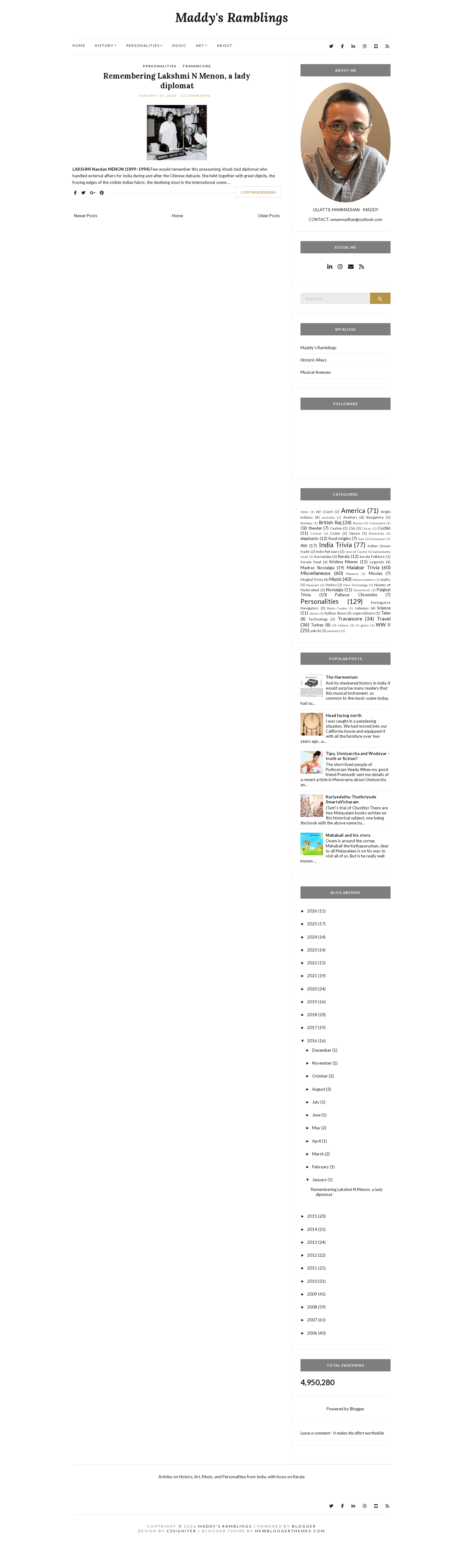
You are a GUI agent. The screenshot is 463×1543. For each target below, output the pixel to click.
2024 (312, 937)
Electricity (376, 533)
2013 (312, 1242)
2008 (312, 1306)
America (353, 510)
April (317, 1140)
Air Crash (324, 511)
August (319, 1089)
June (317, 1114)
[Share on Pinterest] (102, 193)
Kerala (344, 556)
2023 (312, 949)
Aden (304, 512)
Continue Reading (258, 192)
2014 (312, 1229)
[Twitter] (331, 46)
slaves (313, 613)
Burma (358, 523)
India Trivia (335, 544)
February (321, 1166)
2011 (312, 1267)
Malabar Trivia (362, 567)
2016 (312, 1040)
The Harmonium (341, 677)
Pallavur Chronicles (356, 594)
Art (200, 45)
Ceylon (336, 528)
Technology (318, 619)
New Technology (355, 585)
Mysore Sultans (363, 579)
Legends (377, 561)
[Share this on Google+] (93, 193)
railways (362, 608)
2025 (312, 923)
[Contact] (351, 266)
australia (328, 517)
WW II (383, 624)
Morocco (352, 574)
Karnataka (322, 556)
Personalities (143, 45)
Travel (384, 618)
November (322, 1063)
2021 (312, 975)
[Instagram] (364, 46)
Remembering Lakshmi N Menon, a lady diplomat (176, 81)
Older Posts (269, 215)
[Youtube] (376, 46)
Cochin (384, 528)
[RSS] (387, 46)
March (318, 1153)
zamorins (333, 631)
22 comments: (197, 95)
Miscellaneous (315, 573)
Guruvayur (377, 539)
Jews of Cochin (356, 552)
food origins (340, 538)
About (224, 45)
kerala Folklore (372, 556)
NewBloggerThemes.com (290, 1531)
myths (385, 579)
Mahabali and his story (348, 835)
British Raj (330, 522)
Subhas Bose (335, 613)
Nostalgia (334, 589)
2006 (312, 1333)
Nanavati (312, 585)
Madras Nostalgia (317, 567)
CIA (352, 528)
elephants (309, 538)
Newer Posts (85, 215)
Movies (375, 573)
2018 (312, 1014)
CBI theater (311, 528)
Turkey (317, 624)
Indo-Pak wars (327, 551)
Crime (335, 533)
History (104, 45)
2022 (312, 962)
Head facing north (344, 715)
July (316, 1102)
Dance (354, 533)
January (320, 1179)
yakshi (315, 630)
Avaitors (350, 517)
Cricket (316, 533)
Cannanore (377, 523)
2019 (312, 1001)
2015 (312, 1216)
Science (384, 607)
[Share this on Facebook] (75, 193)
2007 (312, 1319)
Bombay (306, 523)
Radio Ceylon (337, 608)
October (320, 1075)
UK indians (340, 625)
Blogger (357, 1408)
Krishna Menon (343, 561)
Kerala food (310, 561)
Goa (361, 539)
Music (179, 45)
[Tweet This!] (83, 193)
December (322, 1050)
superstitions (363, 613)
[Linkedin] (353, 46)
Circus (366, 528)
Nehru (331, 584)
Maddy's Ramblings (231, 17)
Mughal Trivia (311, 579)
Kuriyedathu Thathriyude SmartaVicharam (351, 799)
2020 (312, 988)
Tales (386, 612)
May (316, 1127)
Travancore (196, 66)
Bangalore (375, 517)
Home (78, 45)
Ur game (362, 625)
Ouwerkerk (361, 590)
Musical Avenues (315, 372)
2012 (312, 1255)
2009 (312, 1294)
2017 (312, 1027)
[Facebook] (342, 46)
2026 (312, 910)
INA (303, 545)
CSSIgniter (182, 1531)
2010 (312, 1281)
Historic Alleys (313, 359)
